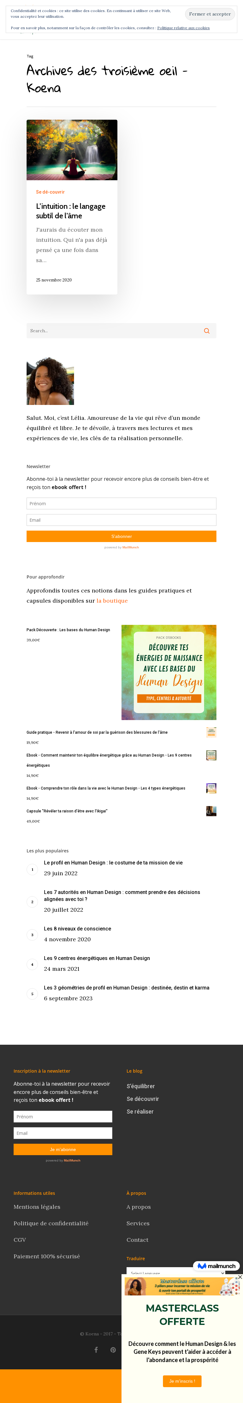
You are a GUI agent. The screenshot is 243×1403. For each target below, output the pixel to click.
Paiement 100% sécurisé (47, 1256)
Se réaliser (140, 1111)
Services (138, 1223)
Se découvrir (143, 1098)
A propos (139, 1206)
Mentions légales (37, 1206)
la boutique (111, 600)
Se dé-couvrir (50, 192)
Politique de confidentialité (52, 1223)
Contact (138, 1239)
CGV (20, 1239)
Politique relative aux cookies (183, 27)
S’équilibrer (141, 1086)
